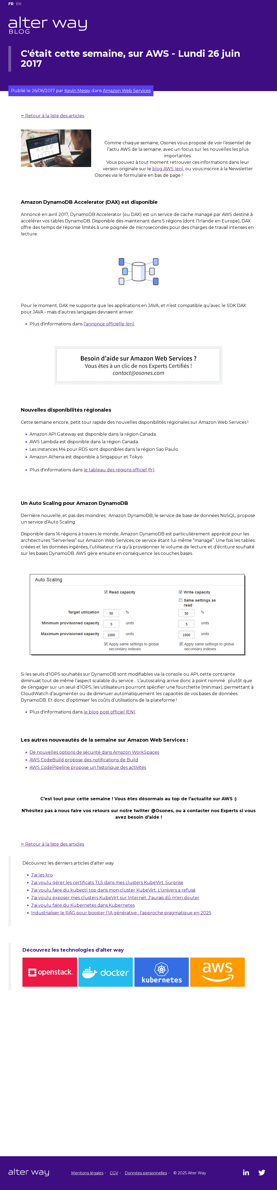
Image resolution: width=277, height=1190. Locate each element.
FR (11, 3)
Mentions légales (87, 1173)
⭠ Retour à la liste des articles (52, 115)
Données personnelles (146, 1173)
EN (18, 3)
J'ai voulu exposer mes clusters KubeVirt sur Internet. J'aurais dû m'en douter (115, 897)
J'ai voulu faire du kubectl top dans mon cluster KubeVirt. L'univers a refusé (113, 890)
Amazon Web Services (127, 90)
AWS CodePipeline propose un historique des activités (87, 767)
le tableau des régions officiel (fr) (119, 469)
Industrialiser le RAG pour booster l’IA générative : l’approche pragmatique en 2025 (121, 912)
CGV (114, 1173)
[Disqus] (138, 1086)
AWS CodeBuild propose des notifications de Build (83, 759)
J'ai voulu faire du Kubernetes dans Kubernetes (83, 905)
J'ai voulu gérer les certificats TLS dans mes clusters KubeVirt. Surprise (107, 882)
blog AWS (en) (167, 168)
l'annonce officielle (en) (109, 323)
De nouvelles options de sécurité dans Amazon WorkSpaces (94, 752)
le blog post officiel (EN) (109, 712)
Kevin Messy (77, 90)
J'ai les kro (42, 875)
